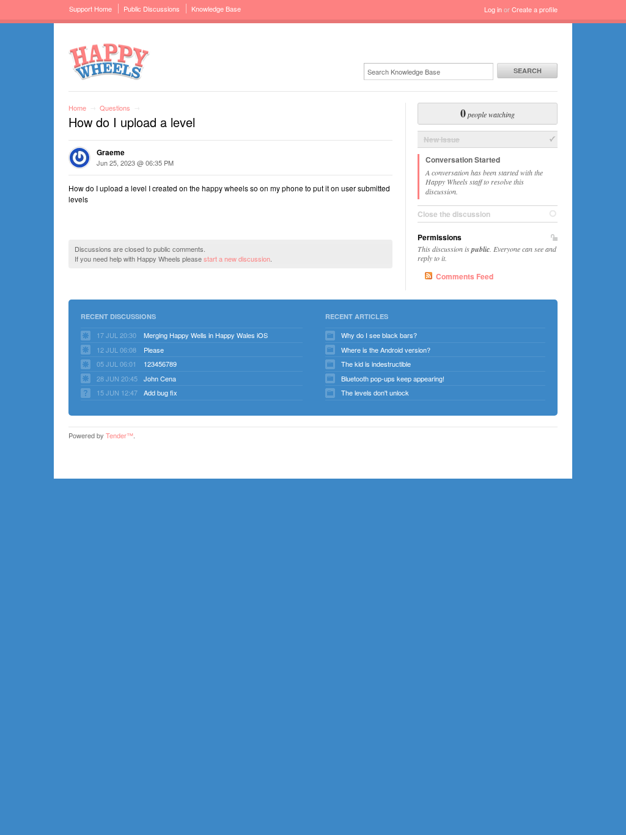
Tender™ (119, 435)
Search (528, 70)
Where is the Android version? (385, 350)
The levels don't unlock (375, 392)
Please (154, 350)
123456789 (160, 364)
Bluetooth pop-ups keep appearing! (392, 378)
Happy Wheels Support (109, 61)
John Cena (160, 378)
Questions (115, 107)
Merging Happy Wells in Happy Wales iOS (206, 335)
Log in (493, 9)
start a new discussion (237, 258)
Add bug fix (160, 392)
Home (77, 107)
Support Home (90, 8)
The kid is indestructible (376, 364)
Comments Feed (464, 276)
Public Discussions (151, 8)
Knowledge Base (216, 8)
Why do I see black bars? (379, 335)
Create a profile (535, 9)
